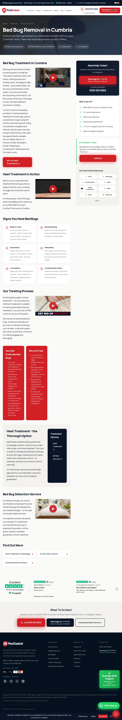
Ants (90, 177)
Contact (69, 10)
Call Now (98, 158)
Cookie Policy (106, 709)
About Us (77, 647)
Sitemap (116, 709)
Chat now (97, 695)
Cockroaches (90, 182)
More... (97, 200)
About (56, 10)
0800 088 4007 (89, 13)
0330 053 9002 (91, 9)
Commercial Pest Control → (90, 622)
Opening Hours (80, 654)
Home (5, 23)
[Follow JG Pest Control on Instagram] (11, 681)
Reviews (77, 658)
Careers (77, 662)
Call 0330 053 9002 (32, 622)
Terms (98, 709)
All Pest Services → (57, 457)
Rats (90, 195)
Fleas (109, 182)
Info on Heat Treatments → (13, 162)
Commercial (47, 10)
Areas (38, 10)
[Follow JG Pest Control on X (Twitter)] (17, 681)
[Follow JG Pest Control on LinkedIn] (23, 681)
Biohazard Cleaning (56, 666)
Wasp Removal (54, 651)
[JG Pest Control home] (10, 10)
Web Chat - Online (65, 3)
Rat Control (52, 647)
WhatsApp (111, 695)
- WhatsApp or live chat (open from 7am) (29, 3)
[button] (53, 78)
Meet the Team (80, 651)
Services (30, 10)
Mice (109, 188)
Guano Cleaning (54, 662)
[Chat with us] (116, 714)
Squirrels (109, 195)
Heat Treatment (90, 188)
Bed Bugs (108, 177)
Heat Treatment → (57, 446)
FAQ (62, 10)
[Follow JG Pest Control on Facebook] (5, 681)
